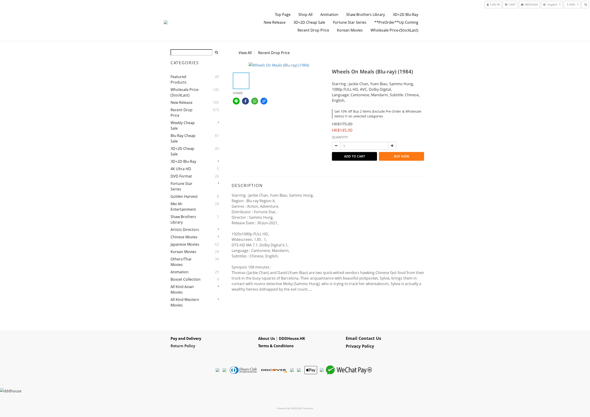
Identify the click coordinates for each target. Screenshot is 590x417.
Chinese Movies (184, 236)
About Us (266, 338)
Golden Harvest (184, 196)
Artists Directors (185, 229)
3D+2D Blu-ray (405, 14)
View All (245, 52)
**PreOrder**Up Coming (396, 22)
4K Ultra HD (181, 168)
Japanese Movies (185, 244)
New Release (275, 22)
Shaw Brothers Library (365, 14)
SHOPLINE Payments (302, 408)
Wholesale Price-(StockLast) (394, 30)
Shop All (305, 14)
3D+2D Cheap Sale (309, 22)
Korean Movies (350, 30)
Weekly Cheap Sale (183, 125)
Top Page (283, 14)
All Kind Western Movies (185, 302)
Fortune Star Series (349, 22)
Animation (329, 14)
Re (173, 345)
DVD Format (181, 176)
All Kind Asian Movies (182, 289)
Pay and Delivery (186, 338)
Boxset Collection (186, 279)
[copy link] (263, 101)
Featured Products (178, 79)
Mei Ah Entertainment (183, 206)
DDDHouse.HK (292, 338)
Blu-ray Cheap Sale (183, 138)
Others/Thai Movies (181, 262)
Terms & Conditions (276, 345)
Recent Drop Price (313, 30)
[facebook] (245, 101)
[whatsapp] (254, 101)
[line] (236, 101)
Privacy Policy (360, 346)
